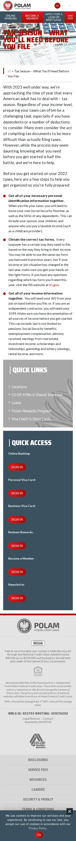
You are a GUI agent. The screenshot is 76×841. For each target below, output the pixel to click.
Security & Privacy (38, 799)
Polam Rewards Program (31, 411)
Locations (19, 387)
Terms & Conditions (38, 809)
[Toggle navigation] (70, 17)
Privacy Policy (37, 828)
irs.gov (54, 285)
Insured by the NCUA (38, 722)
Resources (38, 780)
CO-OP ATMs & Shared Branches (37, 395)
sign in (17, 467)
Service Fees (38, 770)
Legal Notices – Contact (38, 718)
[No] (69, 811)
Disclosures (38, 760)
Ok (39, 834)
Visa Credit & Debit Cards (31, 419)
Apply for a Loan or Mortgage (53, 17)
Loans (16, 403)
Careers (38, 790)
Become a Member (32, 17)
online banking (11, 17)
